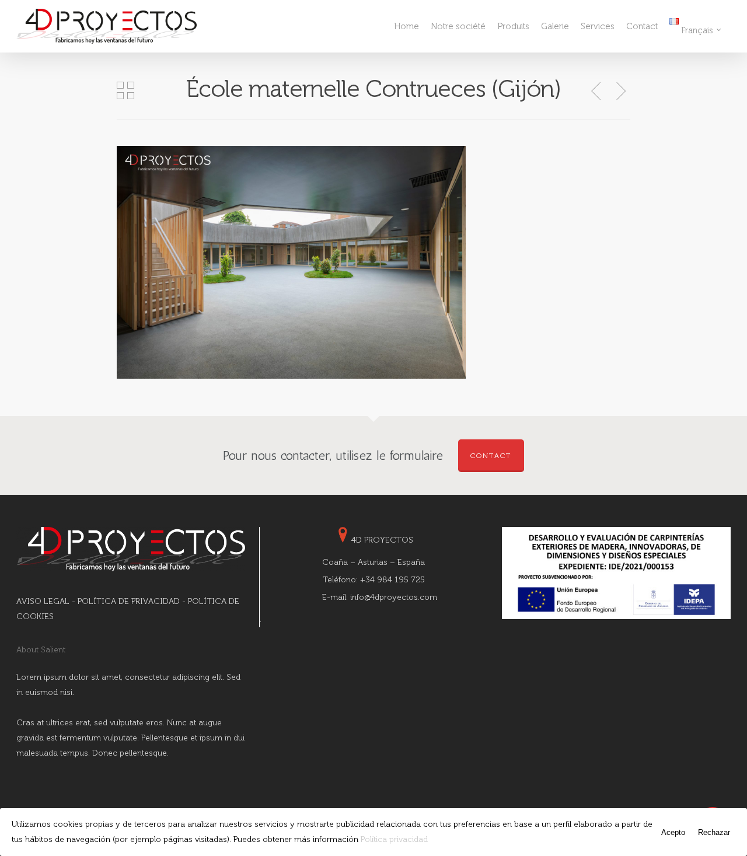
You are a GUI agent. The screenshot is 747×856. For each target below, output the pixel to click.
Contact (642, 26)
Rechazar (714, 832)
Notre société (458, 26)
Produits (513, 26)
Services (598, 26)
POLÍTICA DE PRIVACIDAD (129, 601)
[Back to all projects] (125, 92)
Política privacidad (394, 839)
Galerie (555, 26)
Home (406, 26)
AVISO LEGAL (42, 601)
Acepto (673, 832)
